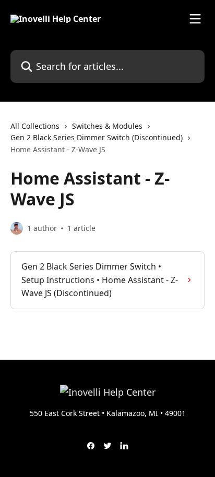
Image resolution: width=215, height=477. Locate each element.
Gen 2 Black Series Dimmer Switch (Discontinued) (96, 137)
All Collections (34, 126)
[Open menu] (195, 19)
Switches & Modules (107, 126)
